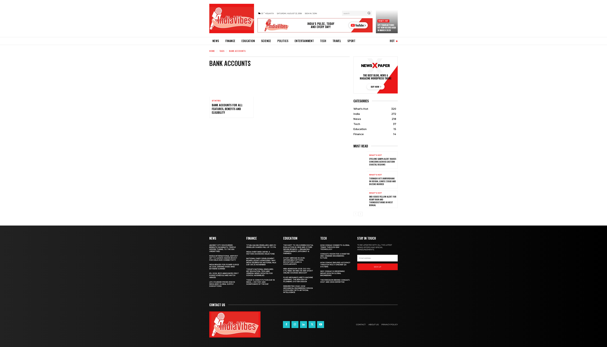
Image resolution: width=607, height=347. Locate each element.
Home (212, 51)
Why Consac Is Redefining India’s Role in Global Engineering (332, 273)
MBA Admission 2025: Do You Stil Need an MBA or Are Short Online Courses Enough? (298, 271)
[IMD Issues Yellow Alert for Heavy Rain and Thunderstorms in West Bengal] (360, 199)
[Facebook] (286, 324)
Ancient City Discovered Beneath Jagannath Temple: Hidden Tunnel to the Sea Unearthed (222, 248)
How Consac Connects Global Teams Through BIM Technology (335, 247)
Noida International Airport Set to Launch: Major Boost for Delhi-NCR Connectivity (223, 258)
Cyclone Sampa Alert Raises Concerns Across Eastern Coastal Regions (382, 161)
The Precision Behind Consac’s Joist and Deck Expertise (335, 281)
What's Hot (383, 20)
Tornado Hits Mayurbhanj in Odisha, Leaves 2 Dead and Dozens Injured (382, 181)
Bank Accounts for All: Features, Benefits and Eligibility (227, 109)
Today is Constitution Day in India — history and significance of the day (260, 282)
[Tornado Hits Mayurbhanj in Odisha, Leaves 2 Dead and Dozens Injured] (360, 179)
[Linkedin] (303, 324)
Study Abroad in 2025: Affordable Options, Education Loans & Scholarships (294, 261)
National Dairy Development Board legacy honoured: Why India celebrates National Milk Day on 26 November (261, 261)
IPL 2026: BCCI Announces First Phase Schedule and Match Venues (224, 275)
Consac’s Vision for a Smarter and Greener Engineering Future (335, 256)
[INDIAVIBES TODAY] (231, 18)
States (216, 101)
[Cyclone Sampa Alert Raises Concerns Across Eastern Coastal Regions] (360, 160)
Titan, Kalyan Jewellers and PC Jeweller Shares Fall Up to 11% (261, 246)
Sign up (377, 267)
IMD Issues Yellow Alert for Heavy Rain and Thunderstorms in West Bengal (382, 201)
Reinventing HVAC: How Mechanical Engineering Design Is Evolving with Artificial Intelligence (298, 289)
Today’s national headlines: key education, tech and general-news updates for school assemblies (260, 272)
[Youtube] (320, 324)
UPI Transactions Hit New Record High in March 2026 (386, 27)
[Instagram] (294, 324)
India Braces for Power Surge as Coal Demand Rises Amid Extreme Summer (224, 267)
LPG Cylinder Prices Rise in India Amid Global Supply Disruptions (222, 284)
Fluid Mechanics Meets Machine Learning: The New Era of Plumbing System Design (298, 279)
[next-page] (360, 214)
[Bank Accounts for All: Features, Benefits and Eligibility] (231, 83)
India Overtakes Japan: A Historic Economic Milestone (260, 253)
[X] (312, 324)
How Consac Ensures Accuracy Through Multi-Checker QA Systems (335, 265)
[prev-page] (355, 214)
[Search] (369, 13)
